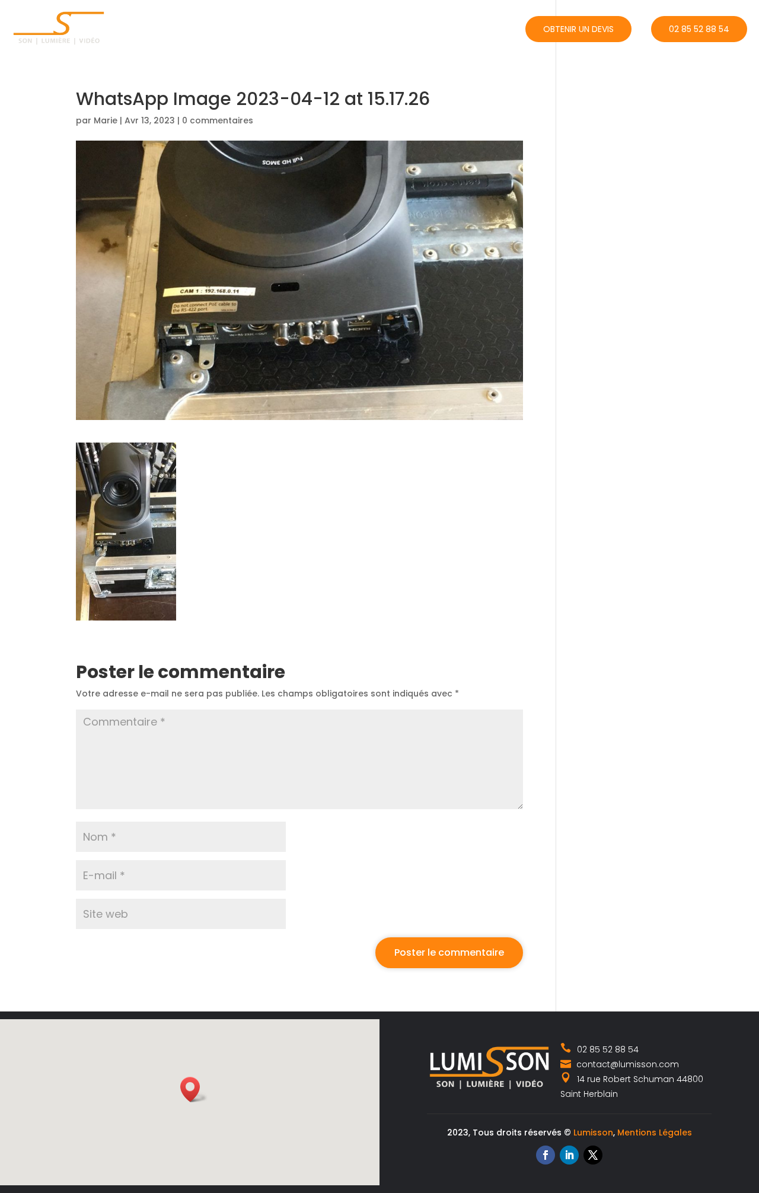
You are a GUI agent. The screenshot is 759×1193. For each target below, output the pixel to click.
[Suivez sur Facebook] (545, 1155)
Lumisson (593, 1132)
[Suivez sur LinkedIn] (569, 1155)
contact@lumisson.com (626, 1064)
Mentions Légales (654, 1132)
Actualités (411, 28)
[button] (194, 1089)
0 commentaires (217, 120)
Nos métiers (253, 28)
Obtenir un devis (578, 29)
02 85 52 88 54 (699, 29)
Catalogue (333, 28)
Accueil (191, 28)
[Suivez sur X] (592, 1155)
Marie (105, 120)
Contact (485, 28)
